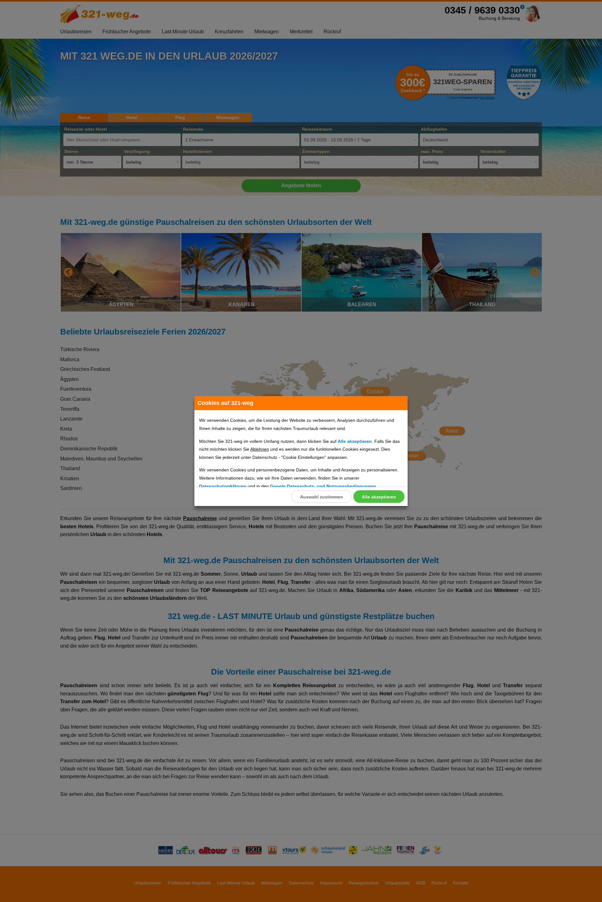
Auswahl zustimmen (321, 496)
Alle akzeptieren (379, 496)
